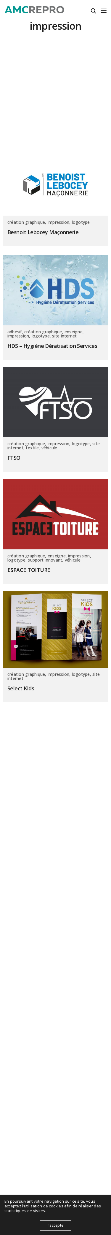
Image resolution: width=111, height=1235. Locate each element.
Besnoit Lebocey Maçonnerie (42, 232)
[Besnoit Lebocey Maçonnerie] (55, 185)
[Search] (93, 11)
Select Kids (20, 688)
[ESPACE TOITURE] (55, 514)
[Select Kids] (55, 629)
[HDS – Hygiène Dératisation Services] (55, 290)
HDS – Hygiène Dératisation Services (52, 346)
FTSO (13, 457)
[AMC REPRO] (34, 10)
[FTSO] (55, 402)
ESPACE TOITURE (28, 570)
